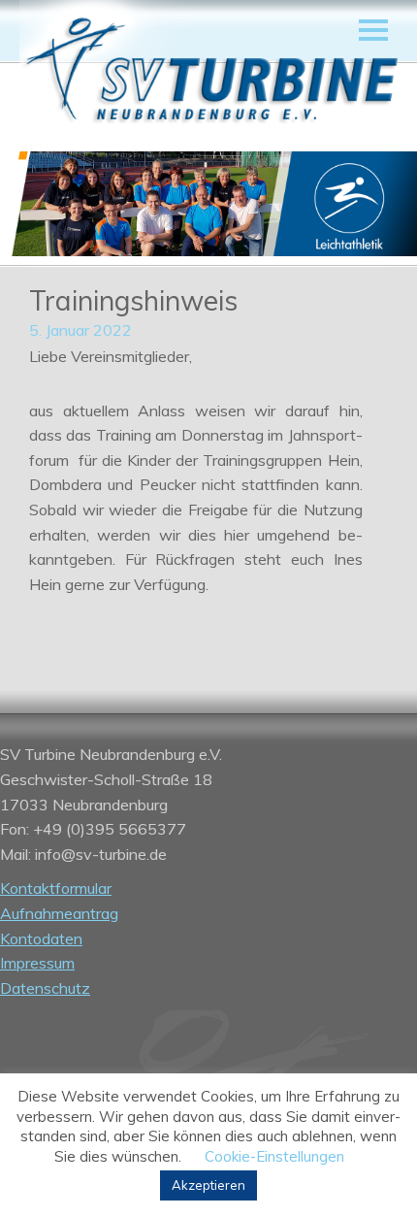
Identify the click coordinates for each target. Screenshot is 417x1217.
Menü (373, 30)
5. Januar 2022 (80, 330)
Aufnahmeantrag (59, 913)
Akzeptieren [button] (208, 1185)
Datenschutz (45, 988)
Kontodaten (41, 938)
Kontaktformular (56, 888)
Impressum (37, 962)
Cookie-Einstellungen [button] (274, 1156)
